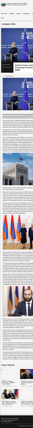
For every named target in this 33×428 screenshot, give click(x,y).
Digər (2, 18)
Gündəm (11, 13)
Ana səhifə (4, 13)
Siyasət (18, 13)
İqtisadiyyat (26, 13)
